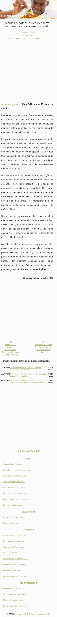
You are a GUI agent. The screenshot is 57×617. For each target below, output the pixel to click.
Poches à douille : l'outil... (14, 553)
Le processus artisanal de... (15, 541)
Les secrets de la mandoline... (15, 493)
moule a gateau (10, 104)
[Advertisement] (28, 70)
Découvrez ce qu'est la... (13, 570)
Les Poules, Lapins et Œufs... (15, 476)
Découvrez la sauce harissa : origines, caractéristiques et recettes (26, 368)
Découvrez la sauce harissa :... (16, 588)
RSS (48, 614)
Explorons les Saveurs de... (14, 606)
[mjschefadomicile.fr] (28, 9)
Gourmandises (27, 35)
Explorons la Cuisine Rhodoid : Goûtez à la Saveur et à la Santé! (43, 348)
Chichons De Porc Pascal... (14, 547)
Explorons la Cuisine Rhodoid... (16, 594)
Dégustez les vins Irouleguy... (15, 564)
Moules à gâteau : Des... (13, 600)
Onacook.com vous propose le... (16, 499)
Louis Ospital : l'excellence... (15, 487)
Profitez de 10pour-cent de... (15, 535)
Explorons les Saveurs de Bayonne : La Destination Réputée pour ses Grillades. (10, 350)
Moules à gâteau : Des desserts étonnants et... (27, 38)
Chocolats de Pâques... (13, 464)
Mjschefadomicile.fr (20, 614)
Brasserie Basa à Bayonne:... (15, 559)
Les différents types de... (13, 505)
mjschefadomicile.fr (28, 32)
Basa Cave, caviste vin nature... (16, 470)
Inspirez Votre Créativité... (14, 517)
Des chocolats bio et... (12, 523)
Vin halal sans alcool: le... (14, 482)
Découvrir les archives (37, 614)
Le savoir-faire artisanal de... (15, 576)
